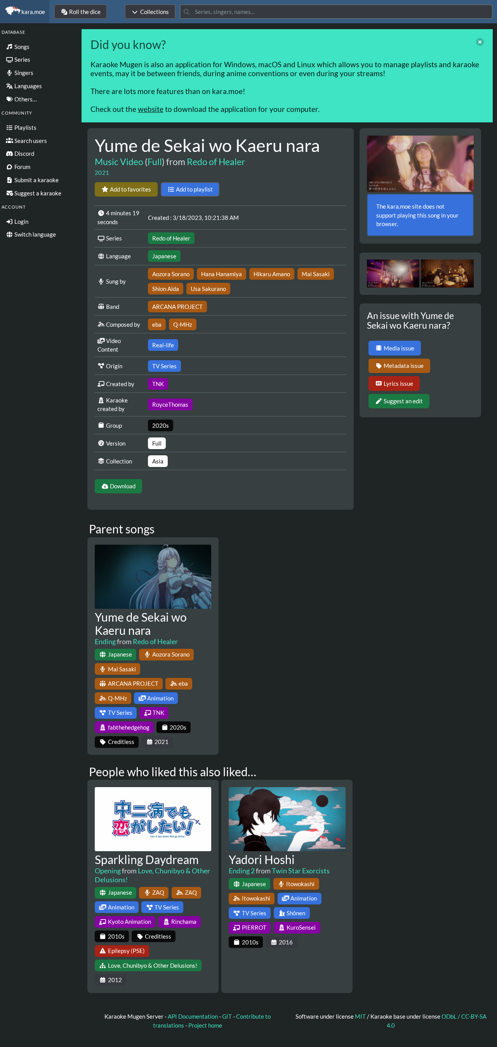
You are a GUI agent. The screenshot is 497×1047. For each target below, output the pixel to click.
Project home (205, 1025)
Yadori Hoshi (262, 859)
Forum (21, 166)
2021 (102, 172)
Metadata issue (404, 365)
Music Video (119, 162)
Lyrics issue (398, 383)
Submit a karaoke (36, 179)
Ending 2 (242, 870)
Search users (30, 140)
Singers (23, 72)
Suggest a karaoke (37, 193)
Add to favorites (130, 189)
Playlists (24, 127)
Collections (154, 11)
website (150, 109)
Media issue (399, 348)
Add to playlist (194, 189)
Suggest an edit (403, 400)
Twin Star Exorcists (301, 870)
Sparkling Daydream (147, 859)
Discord (23, 153)
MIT (361, 1016)
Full (155, 162)
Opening (108, 870)
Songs (21, 46)
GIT (227, 1016)
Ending (105, 641)
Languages (27, 85)
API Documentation (193, 1016)
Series (21, 59)
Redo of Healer (216, 162)
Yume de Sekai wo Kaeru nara (141, 623)
